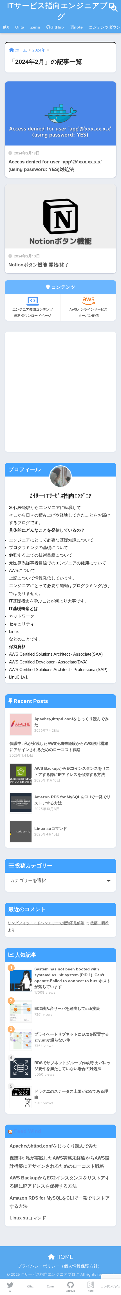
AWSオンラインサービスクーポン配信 (88, 312)
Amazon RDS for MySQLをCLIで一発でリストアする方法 (60, 1202)
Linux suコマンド (28, 1218)
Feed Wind (27, 1131)
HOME (64, 1256)
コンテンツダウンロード (111, 1286)
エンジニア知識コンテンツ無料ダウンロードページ (32, 312)
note (78, 27)
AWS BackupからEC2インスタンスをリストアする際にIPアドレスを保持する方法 (60, 1182)
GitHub (57, 27)
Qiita (19, 27)
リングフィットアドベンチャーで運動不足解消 (46, 923)
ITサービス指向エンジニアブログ (61, 11)
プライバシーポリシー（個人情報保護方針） (59, 1266)
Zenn (35, 27)
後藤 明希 (99, 923)
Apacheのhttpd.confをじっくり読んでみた (54, 1146)
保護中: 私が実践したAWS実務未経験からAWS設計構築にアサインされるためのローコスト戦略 (59, 1162)
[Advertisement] (60, 392)
